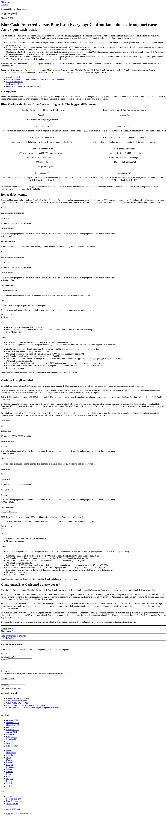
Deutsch (9, 750)
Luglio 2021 (11, 734)
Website (4, 660)
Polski (8, 774)
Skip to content (7, 2)
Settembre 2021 (12, 730)
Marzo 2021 (11, 744)
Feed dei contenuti (13, 799)
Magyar (9, 779)
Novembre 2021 (13, 725)
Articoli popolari (13, 77)
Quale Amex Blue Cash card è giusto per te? (24, 86)
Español (9, 762)
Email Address (7, 657)
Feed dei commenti (14, 801)
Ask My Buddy (7, 638)
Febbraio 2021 (12, 746)
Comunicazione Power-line (17, 698)
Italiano (9, 769)
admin (10, 629)
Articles (15, 631)
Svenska (9, 755)
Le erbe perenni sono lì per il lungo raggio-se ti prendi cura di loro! (33, 708)
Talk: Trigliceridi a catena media (14, 636)
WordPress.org (12, 803)
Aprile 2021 (11, 741)
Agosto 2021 (11, 732)
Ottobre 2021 (11, 727)
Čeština (9, 776)
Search (4, 686)
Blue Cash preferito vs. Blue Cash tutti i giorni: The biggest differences (35, 79)
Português (10, 767)
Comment (5, 671)
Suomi (9, 781)
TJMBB (4, 4)
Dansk (9, 760)
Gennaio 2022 (12, 720)
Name (4, 654)
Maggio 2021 (11, 739)
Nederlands (11, 753)
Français (9, 764)
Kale (19, 809)
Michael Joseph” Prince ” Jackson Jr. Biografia (25, 705)
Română (9, 771)
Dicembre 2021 (12, 722)
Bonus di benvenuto (14, 82)
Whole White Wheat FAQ (17, 703)
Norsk (8, 757)
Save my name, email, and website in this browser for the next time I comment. (36, 673)
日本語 (9, 783)
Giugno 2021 (11, 737)
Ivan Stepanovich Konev (16, 701)
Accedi (9, 796)
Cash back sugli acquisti (16, 84)
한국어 (9, 786)
